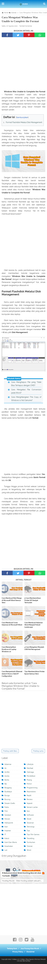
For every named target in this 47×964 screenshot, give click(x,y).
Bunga (7, 795)
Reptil (29, 795)
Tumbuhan (31, 842)
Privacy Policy (17, 952)
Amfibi (6, 772)
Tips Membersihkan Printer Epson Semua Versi (34, 673)
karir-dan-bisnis (10, 842)
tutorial (29, 846)
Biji (5, 784)
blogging (8, 788)
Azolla (6, 776)
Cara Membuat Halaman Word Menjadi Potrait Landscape (33, 625)
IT (5, 834)
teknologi (30, 827)
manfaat (30, 768)
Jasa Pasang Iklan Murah (30, 948)
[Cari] (44, 3)
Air (5, 768)
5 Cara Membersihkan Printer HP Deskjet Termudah (32, 600)
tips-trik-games (33, 834)
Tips (28, 831)
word (29, 850)
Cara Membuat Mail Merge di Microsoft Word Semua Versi (12, 600)
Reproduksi (31, 792)
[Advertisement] (23, 64)
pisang (29, 780)
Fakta (6, 807)
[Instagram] (20, 940)
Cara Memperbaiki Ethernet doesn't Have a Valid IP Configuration (12, 674)
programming (32, 788)
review (30, 799)
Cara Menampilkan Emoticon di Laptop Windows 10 (9, 649)
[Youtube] (32, 940)
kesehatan (8, 846)
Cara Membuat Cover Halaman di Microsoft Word (12, 624)
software (30, 815)
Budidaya (8, 792)
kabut (6, 838)
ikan (6, 827)
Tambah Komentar (25, 26)
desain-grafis (9, 803)
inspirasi (7, 831)
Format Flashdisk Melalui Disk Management (24, 122)
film (6, 811)
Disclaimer (30, 952)
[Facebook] (14, 940)
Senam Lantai (32, 807)
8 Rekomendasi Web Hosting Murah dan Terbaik (21, 874)
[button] (4, 116)
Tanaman (30, 823)
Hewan (7, 819)
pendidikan (31, 776)
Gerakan (7, 815)
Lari (5, 850)
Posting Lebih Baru (10, 751)
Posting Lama (38, 751)
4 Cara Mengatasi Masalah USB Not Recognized (34, 648)
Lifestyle (30, 764)
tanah (29, 819)
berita (6, 780)
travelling (30, 838)
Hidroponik (8, 823)
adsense (7, 764)
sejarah (30, 803)
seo (28, 811)
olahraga (30, 772)
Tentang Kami (12, 948)
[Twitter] (26, 940)
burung (7, 799)
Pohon (29, 784)
